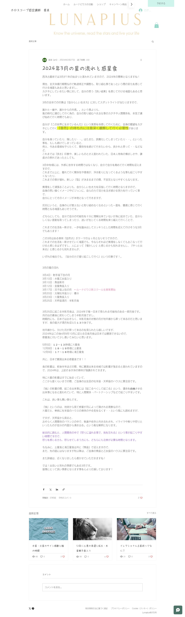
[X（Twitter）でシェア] (50, 489)
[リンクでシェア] (63, 489)
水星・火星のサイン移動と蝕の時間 (48, 548)
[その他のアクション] (141, 60)
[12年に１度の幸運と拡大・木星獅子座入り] (92, 529)
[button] (156, 25)
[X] (29, 608)
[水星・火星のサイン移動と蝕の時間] (48, 529)
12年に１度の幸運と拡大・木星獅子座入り (92, 548)
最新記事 (32, 41)
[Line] (33, 608)
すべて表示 (151, 513)
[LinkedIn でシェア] (57, 489)
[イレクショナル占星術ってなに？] (136, 529)
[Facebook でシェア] (43, 489)
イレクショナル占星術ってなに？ (136, 548)
